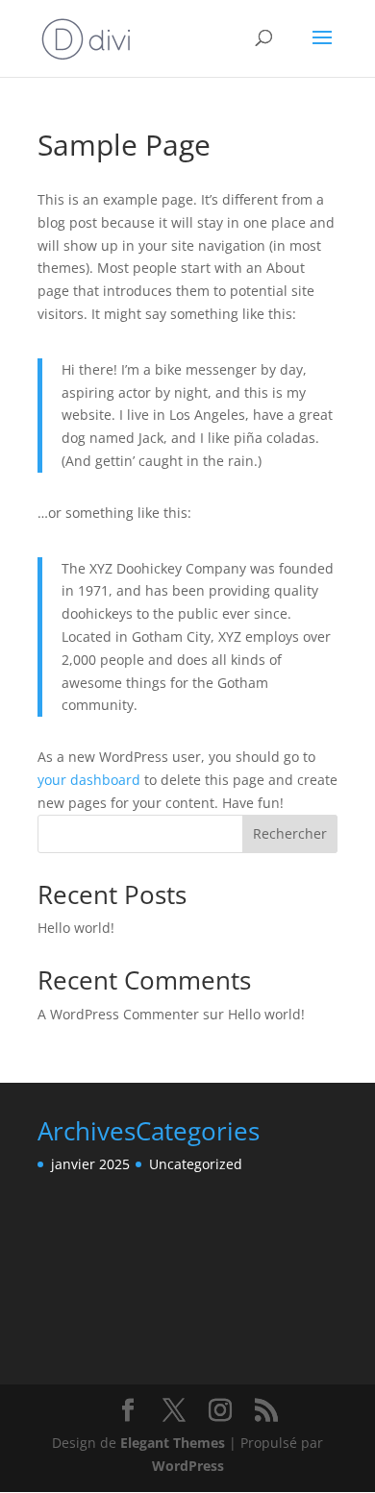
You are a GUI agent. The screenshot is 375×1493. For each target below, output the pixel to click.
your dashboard (89, 780)
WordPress (188, 1465)
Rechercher (290, 833)
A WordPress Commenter (118, 1014)
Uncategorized (195, 1164)
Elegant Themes (172, 1442)
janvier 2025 (90, 1164)
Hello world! (76, 927)
